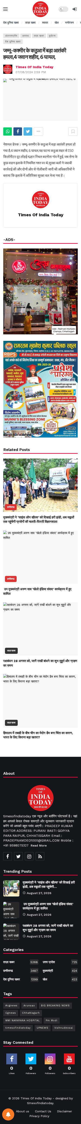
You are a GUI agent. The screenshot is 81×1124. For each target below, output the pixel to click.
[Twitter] (18, 856)
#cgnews (11, 1005)
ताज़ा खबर (39, 35)
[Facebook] (7, 856)
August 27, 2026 (39, 893)
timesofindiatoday (18, 1027)
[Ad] (40, 389)
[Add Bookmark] (73, 131)
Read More (39, 845)
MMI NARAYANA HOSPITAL (22, 1020)
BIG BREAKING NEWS (55, 1005)
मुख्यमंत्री (60, 970)
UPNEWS (42, 1027)
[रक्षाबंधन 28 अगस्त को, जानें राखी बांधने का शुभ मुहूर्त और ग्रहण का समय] (40, 629)
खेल (60, 979)
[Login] (74, 9)
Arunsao (29, 1005)
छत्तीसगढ (10, 507)
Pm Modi (51, 1020)
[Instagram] (29, 856)
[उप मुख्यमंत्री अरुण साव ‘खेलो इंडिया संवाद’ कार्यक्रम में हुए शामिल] (40, 557)
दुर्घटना (52, 35)
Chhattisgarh (31, 1013)
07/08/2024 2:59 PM (31, 72)
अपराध (25, 35)
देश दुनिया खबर (13, 41)
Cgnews (10, 1013)
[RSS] (40, 856)
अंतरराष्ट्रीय (11, 35)
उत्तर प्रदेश (60, 962)
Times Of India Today (34, 67)
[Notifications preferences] (8, 1114)
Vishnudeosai (63, 1027)
